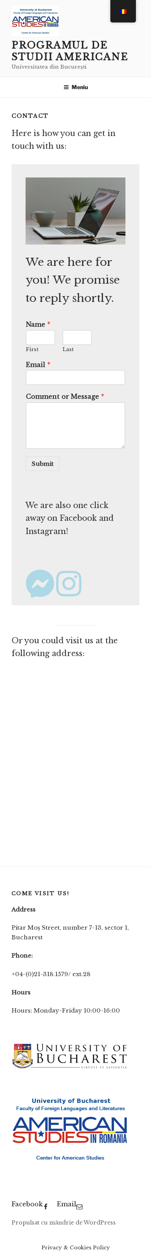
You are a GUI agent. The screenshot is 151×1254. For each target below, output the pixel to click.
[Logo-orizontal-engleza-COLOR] (70, 1068)
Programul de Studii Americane (70, 51)
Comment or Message (65, 396)
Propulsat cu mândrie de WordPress (64, 1222)
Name (38, 324)
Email (38, 365)
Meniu (80, 87)
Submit (42, 463)
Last (68, 349)
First (32, 349)
